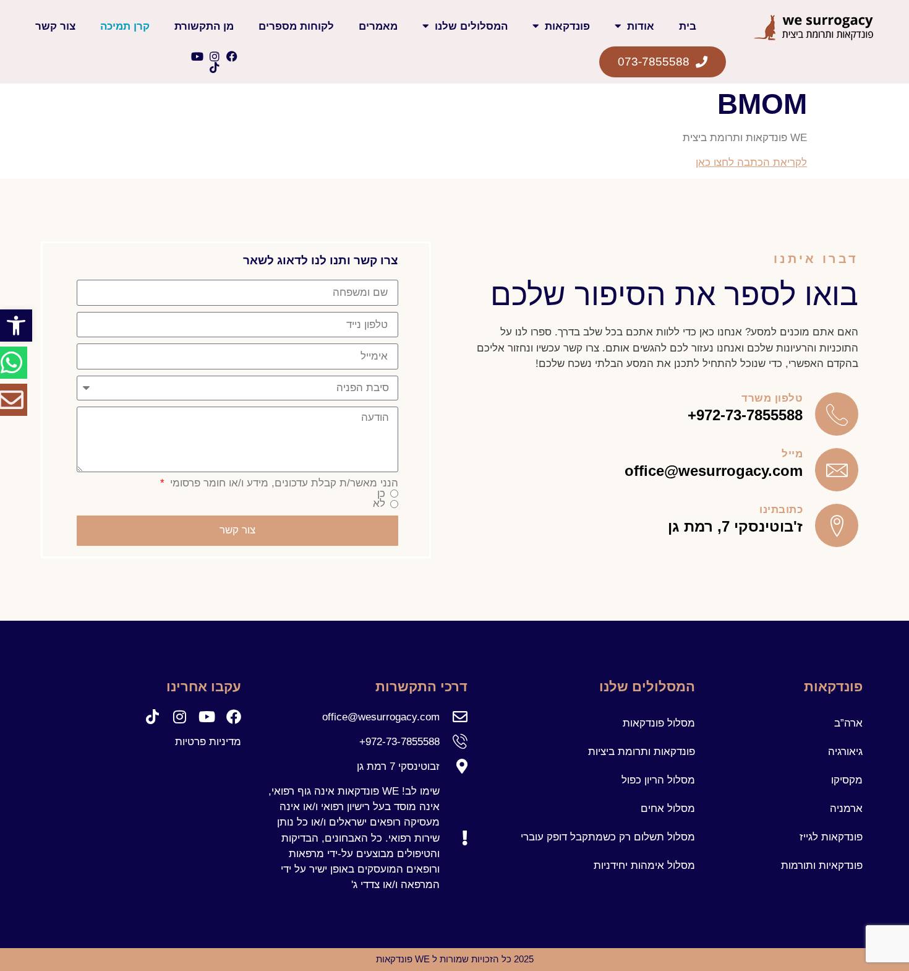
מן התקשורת (204, 26)
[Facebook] (231, 56)
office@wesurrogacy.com (714, 470)
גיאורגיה (845, 751)
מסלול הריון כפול (658, 780)
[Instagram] (214, 56)
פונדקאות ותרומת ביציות (641, 751)
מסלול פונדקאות (659, 723)
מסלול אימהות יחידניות (644, 865)
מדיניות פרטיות (208, 742)
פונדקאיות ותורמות (822, 865)
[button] (16, 325)
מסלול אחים (668, 808)
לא (379, 504)
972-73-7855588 (749, 415)
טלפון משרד (772, 398)
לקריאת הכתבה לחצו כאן (751, 162)
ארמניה (846, 808)
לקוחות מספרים (296, 26)
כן (381, 494)
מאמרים (378, 26)
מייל (792, 454)
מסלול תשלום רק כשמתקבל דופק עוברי (608, 837)
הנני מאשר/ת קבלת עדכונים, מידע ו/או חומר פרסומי (282, 483)
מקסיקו (847, 780)
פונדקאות (567, 26)
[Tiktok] (214, 67)
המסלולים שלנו (471, 26)
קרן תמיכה (125, 26)
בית (687, 26)
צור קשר (55, 26)
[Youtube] (197, 56)
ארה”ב (848, 723)
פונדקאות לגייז (831, 837)
